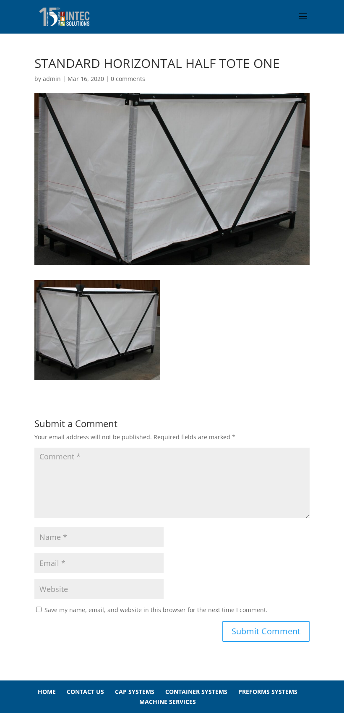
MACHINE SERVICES (167, 702)
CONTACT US (85, 692)
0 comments (128, 79)
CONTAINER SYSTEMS (196, 692)
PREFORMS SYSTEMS (267, 692)
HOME (47, 692)
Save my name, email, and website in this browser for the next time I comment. (156, 610)
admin (52, 79)
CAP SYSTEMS (134, 692)
